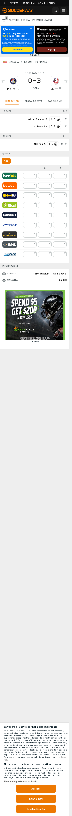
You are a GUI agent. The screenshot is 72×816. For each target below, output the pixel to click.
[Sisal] (9, 205)
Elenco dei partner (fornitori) (20, 781)
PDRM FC (13, 89)
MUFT (54, 89)
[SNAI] (9, 244)
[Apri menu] (63, 10)
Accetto (36, 788)
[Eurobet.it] (9, 215)
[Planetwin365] (9, 234)
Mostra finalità (36, 809)
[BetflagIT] (9, 254)
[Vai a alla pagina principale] (20, 10)
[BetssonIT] (9, 185)
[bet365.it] (9, 176)
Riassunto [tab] (12, 101)
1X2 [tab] (6, 161)
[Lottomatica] (9, 225)
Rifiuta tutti (36, 798)
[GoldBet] (9, 195)
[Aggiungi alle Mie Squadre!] (3, 81)
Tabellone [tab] (55, 101)
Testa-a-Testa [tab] (33, 101)
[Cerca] (55, 10)
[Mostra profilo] (13, 81)
